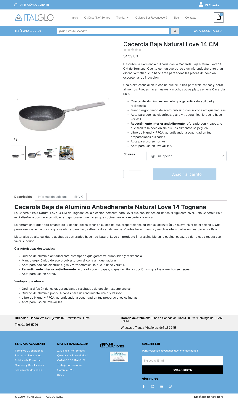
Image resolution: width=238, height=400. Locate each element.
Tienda (120, 17)
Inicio (75, 17)
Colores (129, 154)
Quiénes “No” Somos (97, 17)
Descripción (23, 197)
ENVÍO (78, 197)
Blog (176, 17)
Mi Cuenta (212, 5)
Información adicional (53, 197)
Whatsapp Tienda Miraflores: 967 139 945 (148, 327)
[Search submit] (175, 31)
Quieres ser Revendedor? (151, 17)
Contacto (190, 17)
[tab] (23, 197)
